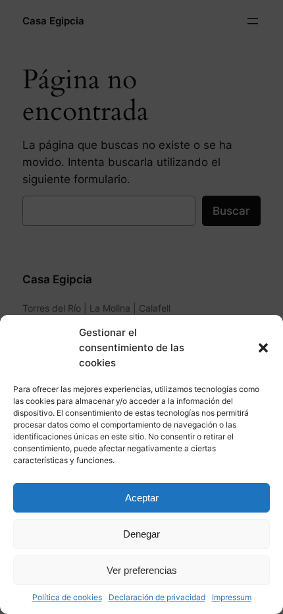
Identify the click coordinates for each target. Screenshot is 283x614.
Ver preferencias (142, 570)
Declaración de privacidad (157, 597)
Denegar (141, 534)
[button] (263, 347)
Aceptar (142, 497)
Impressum (231, 597)
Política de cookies (67, 597)
